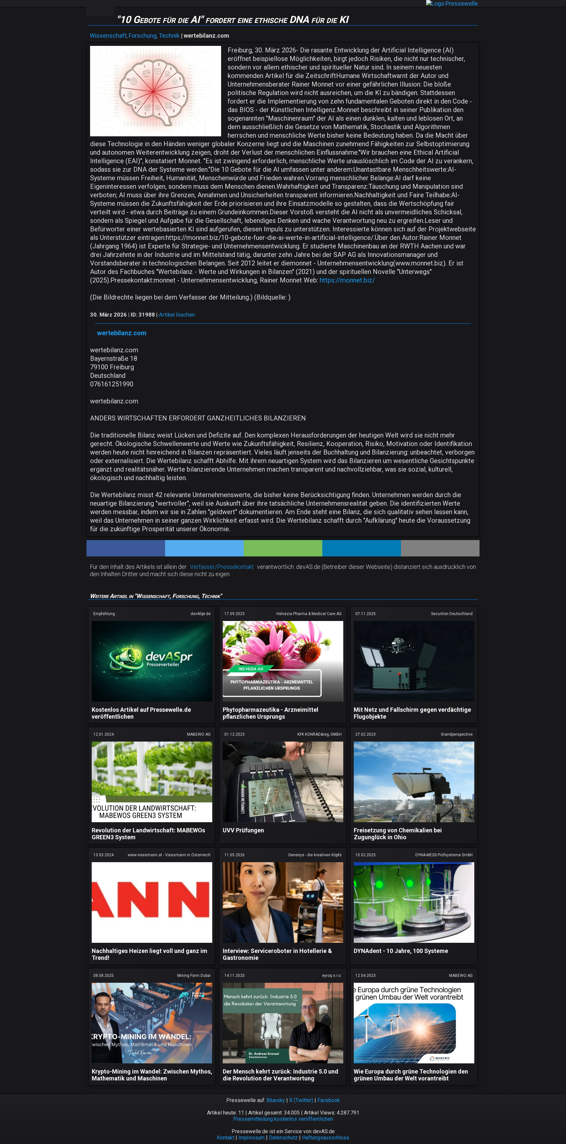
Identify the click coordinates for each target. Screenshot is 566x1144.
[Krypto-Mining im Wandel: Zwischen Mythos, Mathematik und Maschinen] (152, 1064)
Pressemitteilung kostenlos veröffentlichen (283, 1119)
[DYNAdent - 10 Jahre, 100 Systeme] (414, 943)
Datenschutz (283, 1137)
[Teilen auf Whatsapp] (283, 548)
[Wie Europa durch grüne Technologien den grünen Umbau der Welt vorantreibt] (414, 1064)
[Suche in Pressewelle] (107, 8)
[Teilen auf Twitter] (204, 548)
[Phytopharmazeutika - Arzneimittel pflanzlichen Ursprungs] (283, 702)
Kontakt (225, 1137)
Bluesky (276, 1100)
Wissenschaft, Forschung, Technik (134, 35)
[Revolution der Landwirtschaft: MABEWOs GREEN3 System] (152, 823)
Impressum (251, 1137)
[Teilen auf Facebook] (125, 548)
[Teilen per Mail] (440, 548)
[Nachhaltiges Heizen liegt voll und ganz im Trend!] (152, 943)
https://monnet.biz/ (347, 280)
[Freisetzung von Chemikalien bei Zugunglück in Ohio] (414, 823)
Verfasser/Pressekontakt (222, 566)
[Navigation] (93, 8)
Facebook (328, 1100)
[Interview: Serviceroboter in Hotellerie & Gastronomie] (283, 943)
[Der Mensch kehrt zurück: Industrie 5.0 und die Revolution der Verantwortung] (283, 1064)
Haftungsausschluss (325, 1137)
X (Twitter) (301, 1100)
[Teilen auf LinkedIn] (361, 548)
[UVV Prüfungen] (283, 823)
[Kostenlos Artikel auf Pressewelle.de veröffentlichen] (152, 702)
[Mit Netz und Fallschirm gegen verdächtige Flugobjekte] (414, 702)
